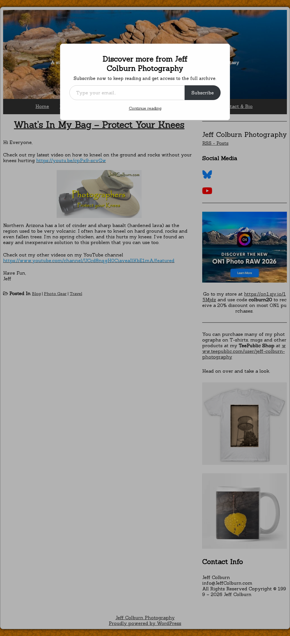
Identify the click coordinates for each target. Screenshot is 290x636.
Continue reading (145, 108)
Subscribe (202, 93)
